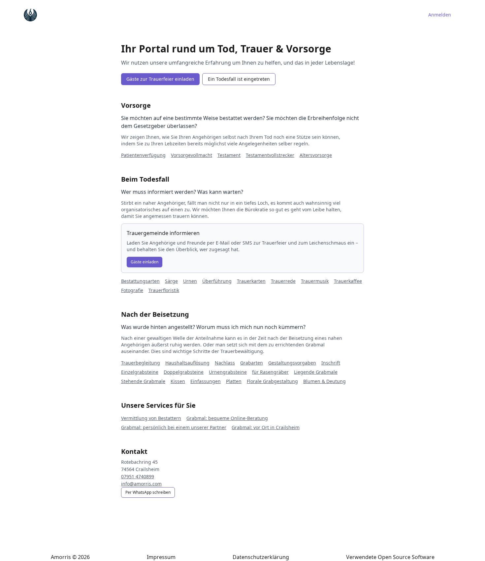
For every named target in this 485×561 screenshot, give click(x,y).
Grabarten (251, 363)
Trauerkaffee (348, 281)
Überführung (217, 281)
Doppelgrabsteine (184, 372)
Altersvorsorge (316, 155)
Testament (229, 155)
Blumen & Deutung (324, 381)
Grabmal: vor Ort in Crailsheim (266, 427)
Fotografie (132, 290)
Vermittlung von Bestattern (151, 418)
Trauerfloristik (163, 290)
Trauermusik (315, 281)
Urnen (190, 281)
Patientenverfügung (143, 155)
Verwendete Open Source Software (390, 557)
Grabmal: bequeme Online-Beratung (227, 418)
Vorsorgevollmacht (191, 155)
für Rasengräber (270, 372)
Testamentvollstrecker (270, 155)
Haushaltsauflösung (187, 363)
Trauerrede (283, 281)
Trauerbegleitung (140, 363)
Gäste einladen (144, 262)
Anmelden (439, 15)
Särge (171, 281)
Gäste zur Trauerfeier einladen (160, 79)
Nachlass (225, 363)
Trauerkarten (251, 281)
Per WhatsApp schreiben (148, 492)
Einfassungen (205, 381)
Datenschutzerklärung (261, 557)
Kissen (178, 381)
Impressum (161, 557)
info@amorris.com (141, 484)
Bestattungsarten (140, 281)
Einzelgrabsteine (139, 372)
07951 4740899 (137, 476)
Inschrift (330, 363)
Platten (234, 381)
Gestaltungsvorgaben (292, 363)
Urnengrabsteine (228, 372)
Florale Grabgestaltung (272, 381)
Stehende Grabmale (143, 381)
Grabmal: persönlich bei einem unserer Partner (173, 427)
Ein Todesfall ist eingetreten (239, 79)
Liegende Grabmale (316, 372)
